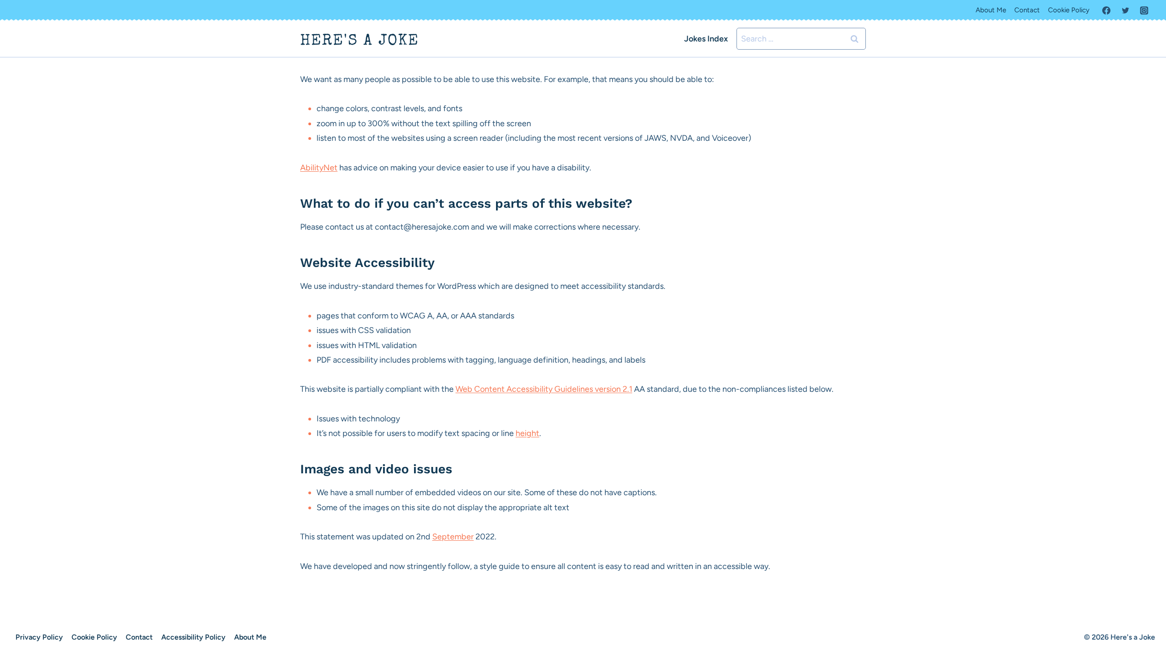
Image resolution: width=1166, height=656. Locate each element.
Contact (1027, 10)
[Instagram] (1144, 10)
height (527, 433)
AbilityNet (319, 168)
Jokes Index (706, 39)
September (453, 537)
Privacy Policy (39, 637)
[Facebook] (1106, 10)
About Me (991, 10)
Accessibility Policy (193, 637)
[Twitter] (1125, 10)
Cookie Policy (1068, 10)
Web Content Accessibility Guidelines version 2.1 (543, 389)
